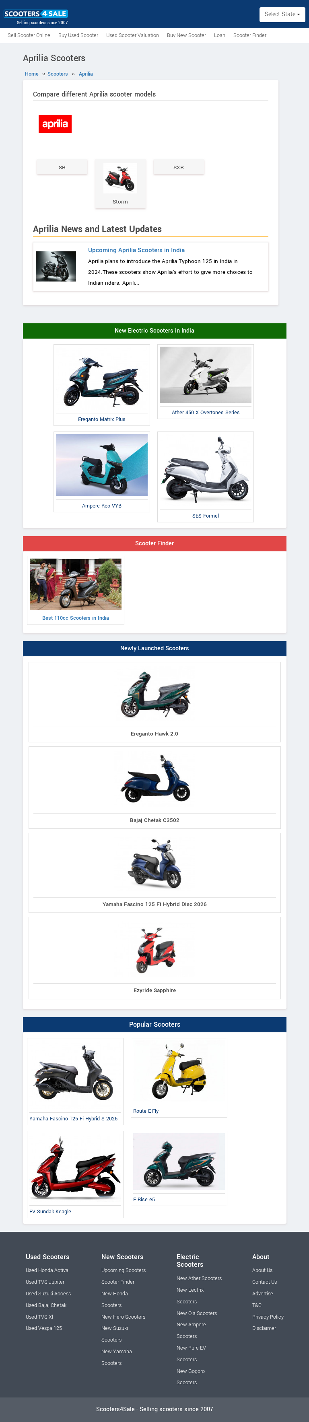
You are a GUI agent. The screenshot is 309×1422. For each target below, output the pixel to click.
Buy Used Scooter (78, 35)
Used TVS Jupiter (45, 1282)
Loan (219, 35)
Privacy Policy (268, 1317)
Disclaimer (264, 1328)
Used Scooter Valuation (132, 35)
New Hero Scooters (123, 1317)
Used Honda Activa (47, 1270)
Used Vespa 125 (44, 1328)
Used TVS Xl (39, 1317)
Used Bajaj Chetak (46, 1305)
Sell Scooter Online (29, 35)
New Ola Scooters (197, 1313)
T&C (257, 1305)
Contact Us (264, 1282)
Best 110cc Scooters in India (75, 618)
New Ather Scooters (199, 1278)
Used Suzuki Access (48, 1293)
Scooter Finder (249, 35)
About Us (262, 1270)
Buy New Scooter (186, 35)
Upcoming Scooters (123, 1270)
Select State (281, 14)
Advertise (262, 1293)
